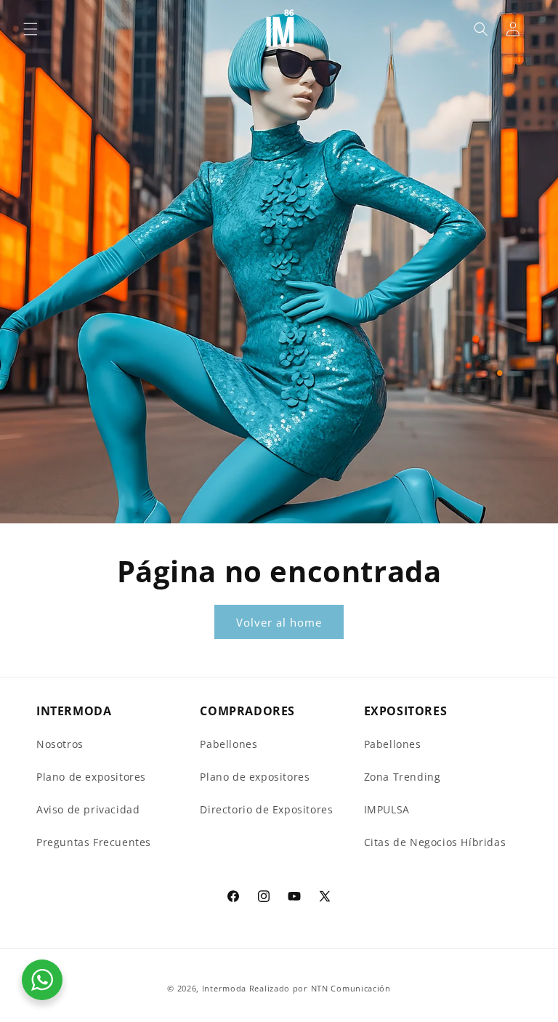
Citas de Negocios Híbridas (435, 842)
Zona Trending (402, 777)
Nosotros (60, 744)
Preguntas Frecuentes (93, 842)
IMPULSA (387, 809)
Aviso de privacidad (88, 809)
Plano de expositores (91, 777)
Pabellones (228, 744)
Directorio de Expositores (266, 809)
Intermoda (224, 988)
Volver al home (279, 622)
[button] (30, 29)
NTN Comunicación (351, 988)
